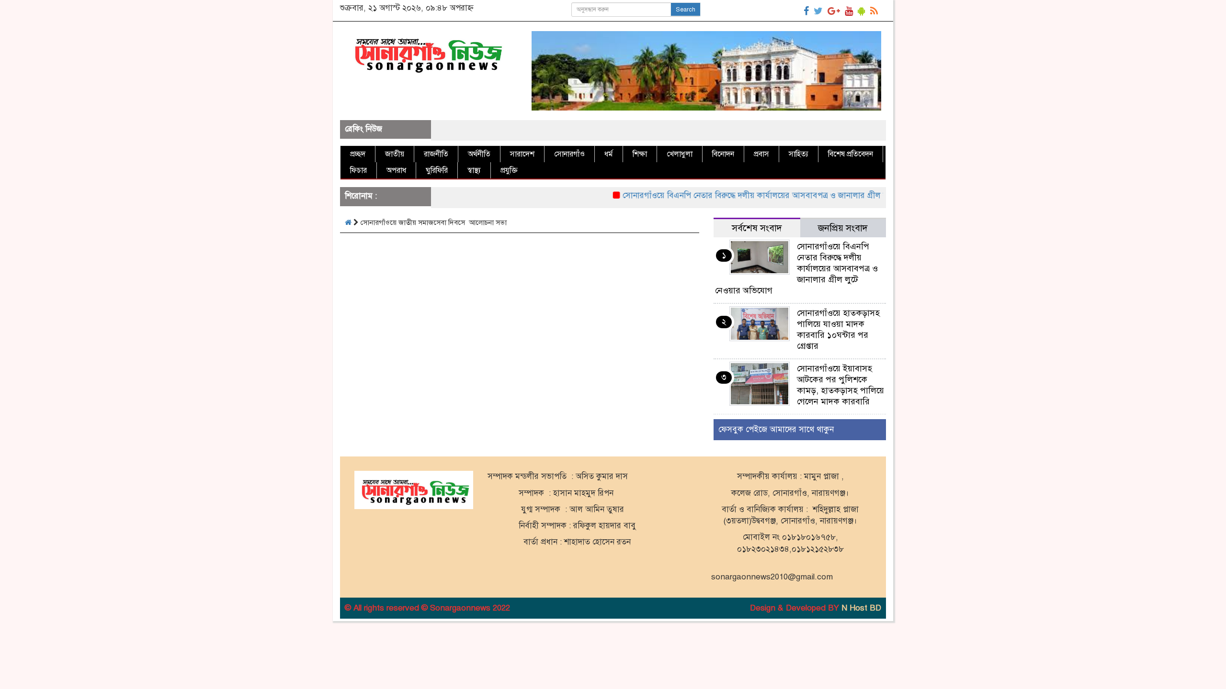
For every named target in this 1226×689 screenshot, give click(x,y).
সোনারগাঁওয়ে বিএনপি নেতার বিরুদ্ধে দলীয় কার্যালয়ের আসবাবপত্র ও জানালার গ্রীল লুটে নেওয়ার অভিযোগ (760, 195)
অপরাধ (396, 170)
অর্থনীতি (479, 154)
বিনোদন (723, 154)
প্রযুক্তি (509, 170)
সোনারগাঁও (569, 154)
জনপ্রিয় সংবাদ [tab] (843, 228)
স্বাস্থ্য (474, 170)
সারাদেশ (522, 154)
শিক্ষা (640, 154)
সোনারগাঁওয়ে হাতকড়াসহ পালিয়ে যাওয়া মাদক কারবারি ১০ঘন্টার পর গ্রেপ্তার (838, 329)
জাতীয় (394, 154)
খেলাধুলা (679, 154)
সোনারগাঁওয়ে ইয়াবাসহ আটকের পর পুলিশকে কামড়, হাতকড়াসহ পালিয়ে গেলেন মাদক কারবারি (840, 385)
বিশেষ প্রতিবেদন (850, 154)
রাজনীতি (436, 154)
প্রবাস (761, 154)
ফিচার (358, 170)
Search (685, 9)
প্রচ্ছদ (357, 154)
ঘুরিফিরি (437, 170)
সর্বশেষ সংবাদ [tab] (757, 228)
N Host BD (861, 608)
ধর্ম (608, 154)
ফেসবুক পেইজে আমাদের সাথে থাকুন (776, 429)
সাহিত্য (798, 154)
